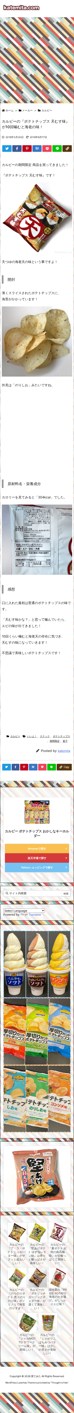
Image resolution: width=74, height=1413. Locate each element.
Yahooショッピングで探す (37, 867)
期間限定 (55, 740)
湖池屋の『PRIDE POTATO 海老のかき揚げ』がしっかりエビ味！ (58, 1297)
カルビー (47, 110)
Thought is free (59, 1382)
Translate (35, 914)
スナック (45, 736)
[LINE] (57, 148)
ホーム (10, 110)
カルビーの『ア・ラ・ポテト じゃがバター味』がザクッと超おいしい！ (16, 1254)
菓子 (65, 740)
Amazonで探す (37, 848)
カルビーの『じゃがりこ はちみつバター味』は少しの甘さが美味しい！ (47, 1344)
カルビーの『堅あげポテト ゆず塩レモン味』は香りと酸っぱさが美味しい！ (37, 1254)
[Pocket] (47, 148)
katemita (64, 751)
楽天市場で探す (37, 858)
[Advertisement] (37, 58)
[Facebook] (17, 148)
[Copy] (67, 148)
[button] (10, 1171)
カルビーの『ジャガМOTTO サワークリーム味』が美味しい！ (27, 1342)
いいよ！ (32, 736)
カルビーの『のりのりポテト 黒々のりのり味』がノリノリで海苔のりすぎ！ (16, 1299)
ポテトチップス (61, 736)
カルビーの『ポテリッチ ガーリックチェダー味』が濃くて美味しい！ (37, 1299)
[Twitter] (7, 148)
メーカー (27, 110)
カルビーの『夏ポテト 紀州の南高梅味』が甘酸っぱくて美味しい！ (58, 1254)
